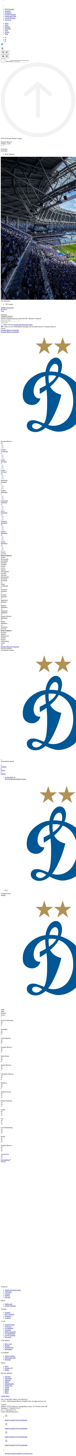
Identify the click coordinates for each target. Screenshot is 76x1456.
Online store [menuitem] (8, 1304)
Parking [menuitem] (7, 1295)
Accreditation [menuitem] (9, 1328)
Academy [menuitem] (8, 1318)
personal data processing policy (23, 324)
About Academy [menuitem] (10, 1356)
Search (8, 61)
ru (5, 39)
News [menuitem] (6, 1366)
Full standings (5, 1160)
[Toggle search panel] (5, 52)
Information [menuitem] (8, 1349)
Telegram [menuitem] (8, 1380)
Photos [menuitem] (7, 1370)
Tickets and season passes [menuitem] (13, 1290)
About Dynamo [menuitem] (10, 1325)
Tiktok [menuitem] (7, 1382)
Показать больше (7, 316)
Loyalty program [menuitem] (10, 1335)
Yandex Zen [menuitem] (8, 1385)
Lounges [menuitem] (7, 1294)
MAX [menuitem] (7, 1393)
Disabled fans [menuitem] (9, 1347)
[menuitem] (40, 9)
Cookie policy (5, 1396)
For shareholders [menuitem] (10, 1333)
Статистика (10, 308)
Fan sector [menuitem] (8, 1337)
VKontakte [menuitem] (8, 1378)
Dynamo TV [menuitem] (9, 1368)
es (5, 41)
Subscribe (4, 322)
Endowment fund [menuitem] (10, 1332)
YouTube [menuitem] (7, 1377)
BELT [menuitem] (7, 1391)
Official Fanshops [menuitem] (10, 1306)
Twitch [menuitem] (7, 1387)
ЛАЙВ (3, 308)
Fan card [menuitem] (7, 1297)
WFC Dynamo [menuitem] (9, 1314)
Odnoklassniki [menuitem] (9, 1384)
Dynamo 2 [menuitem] (8, 1316)
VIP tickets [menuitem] (8, 1292)
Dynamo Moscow (6, 330)
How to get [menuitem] (8, 1344)
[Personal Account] (2, 49)
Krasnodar (15, 330)
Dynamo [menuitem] (7, 1312)
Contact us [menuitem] (8, 1326)
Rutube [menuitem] (7, 1389)
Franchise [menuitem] (8, 1330)
